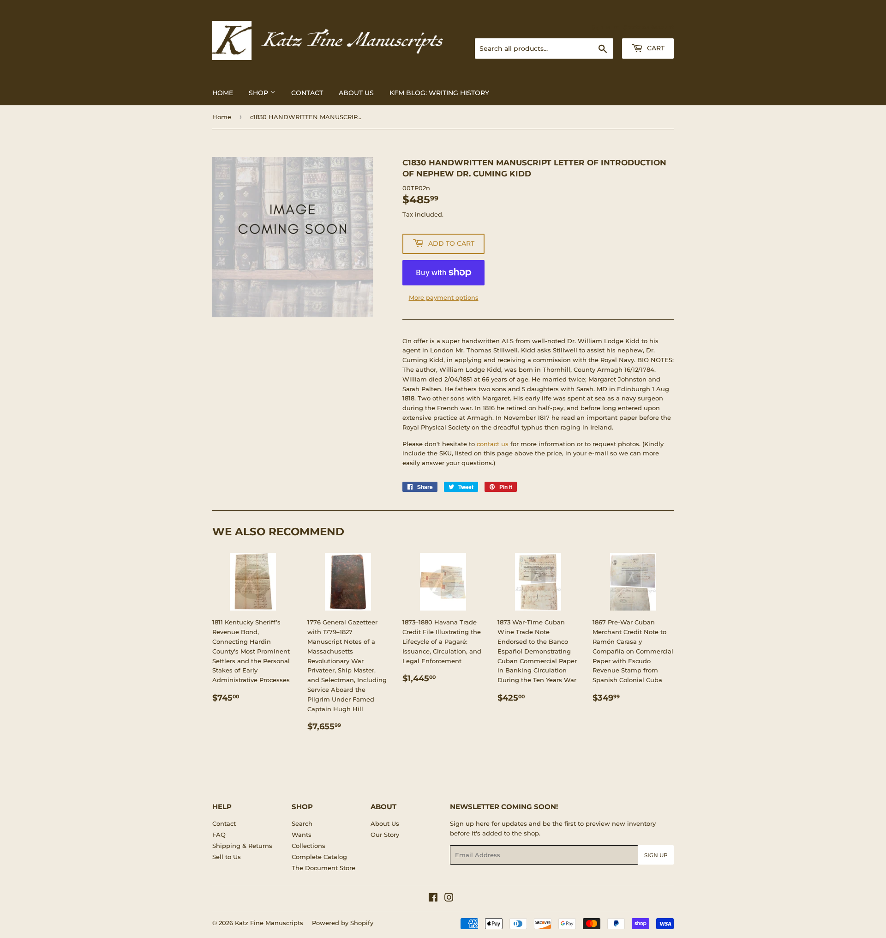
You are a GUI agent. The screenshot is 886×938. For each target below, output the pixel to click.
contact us (493, 444)
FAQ (219, 834)
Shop (259, 93)
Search (302, 823)
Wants (301, 834)
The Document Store (323, 867)
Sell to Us (226, 856)
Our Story (385, 834)
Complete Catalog (319, 856)
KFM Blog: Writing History (439, 93)
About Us (356, 93)
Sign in (601, 27)
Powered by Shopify (342, 922)
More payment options (444, 297)
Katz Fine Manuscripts (269, 922)
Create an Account (648, 27)
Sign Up (656, 855)
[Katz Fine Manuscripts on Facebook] (433, 898)
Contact (307, 93)
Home (222, 93)
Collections (308, 845)
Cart (654, 48)
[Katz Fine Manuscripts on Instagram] (449, 898)
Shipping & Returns (242, 845)
